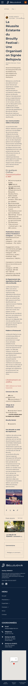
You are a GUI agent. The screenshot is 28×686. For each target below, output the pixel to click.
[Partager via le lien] (17, 510)
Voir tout (20, 518)
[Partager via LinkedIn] (13, 510)
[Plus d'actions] (21, 17)
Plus (13, 9)
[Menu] (2, 2)
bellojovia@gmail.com (11, 628)
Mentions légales (14, 683)
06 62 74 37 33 (9, 633)
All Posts (6, 9)
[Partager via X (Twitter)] (10, 510)
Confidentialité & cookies (22, 683)
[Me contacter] (25, 2)
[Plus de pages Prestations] (9, 599)
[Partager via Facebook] (6, 510)
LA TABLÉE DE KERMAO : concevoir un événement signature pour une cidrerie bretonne (14, 535)
